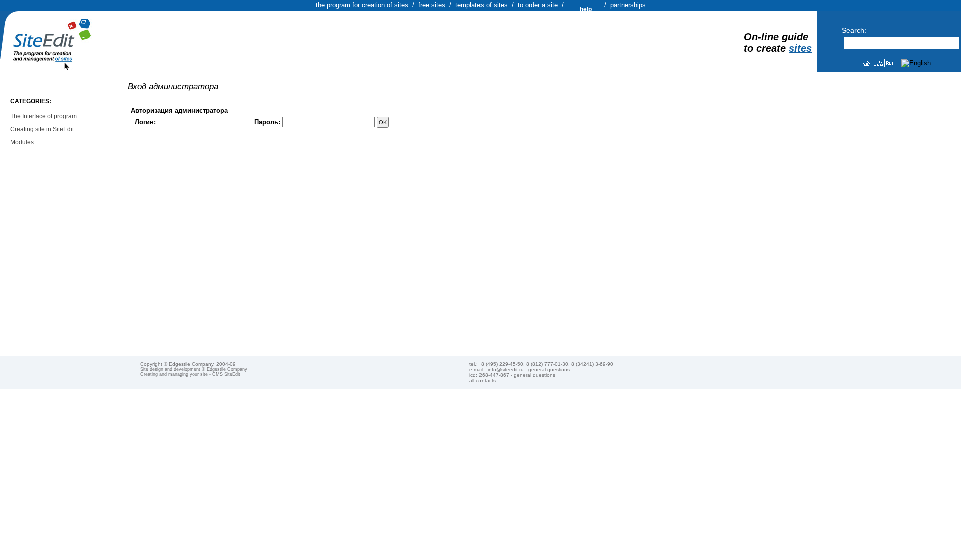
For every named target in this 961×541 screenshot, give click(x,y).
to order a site (538, 5)
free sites (431, 5)
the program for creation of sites (362, 5)
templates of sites (481, 5)
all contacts (482, 380)
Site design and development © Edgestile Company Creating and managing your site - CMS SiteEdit (193, 372)
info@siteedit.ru (506, 369)
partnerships (628, 5)
